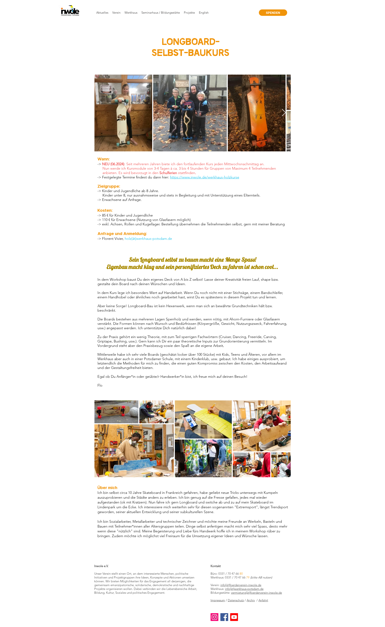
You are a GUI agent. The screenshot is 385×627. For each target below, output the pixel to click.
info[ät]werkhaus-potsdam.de (244, 589)
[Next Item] (284, 113)
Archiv (251, 600)
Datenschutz (236, 600)
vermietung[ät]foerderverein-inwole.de (256, 593)
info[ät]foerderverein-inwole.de (240, 585)
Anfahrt (263, 600)
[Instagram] (214, 617)
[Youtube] (234, 617)
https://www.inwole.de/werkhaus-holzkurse (204, 177)
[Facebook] (224, 617)
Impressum (218, 600)
